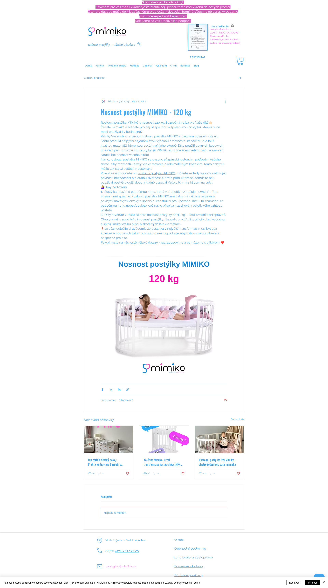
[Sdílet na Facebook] (102, 389)
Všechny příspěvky (94, 77)
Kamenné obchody (189, 566)
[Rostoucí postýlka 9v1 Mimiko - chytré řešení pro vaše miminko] (219, 439)
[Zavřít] (324, 582)
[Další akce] (225, 101)
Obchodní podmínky (190, 548)
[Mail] (99, 566)
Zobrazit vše (237, 419)
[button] (240, 61)
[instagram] (232, 26)
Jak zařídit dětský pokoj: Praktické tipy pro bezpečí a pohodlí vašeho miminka (104, 462)
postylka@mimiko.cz (221, 29)
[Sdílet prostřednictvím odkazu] (127, 389)
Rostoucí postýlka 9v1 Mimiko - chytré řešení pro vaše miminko (217, 462)
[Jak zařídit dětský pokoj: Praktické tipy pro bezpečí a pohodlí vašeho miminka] (108, 439)
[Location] (99, 540)
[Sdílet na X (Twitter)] (110, 389)
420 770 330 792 (127, 551)
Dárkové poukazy (188, 575)
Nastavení (294, 582)
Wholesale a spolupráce (193, 557)
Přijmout (312, 582)
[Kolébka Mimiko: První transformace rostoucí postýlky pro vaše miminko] (164, 439)
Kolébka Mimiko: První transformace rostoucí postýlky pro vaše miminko (162, 462)
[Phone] (99, 551)
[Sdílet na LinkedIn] (119, 389)
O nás (179, 539)
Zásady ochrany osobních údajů (182, 582)
